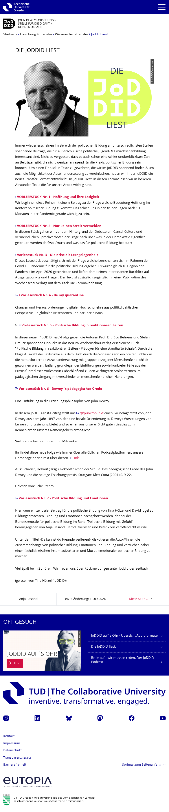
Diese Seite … (139, 599)
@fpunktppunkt (91, 413)
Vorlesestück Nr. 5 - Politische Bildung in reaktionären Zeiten (72, 325)
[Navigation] (162, 7)
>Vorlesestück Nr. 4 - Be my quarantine (51, 295)
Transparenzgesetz (17, 757)
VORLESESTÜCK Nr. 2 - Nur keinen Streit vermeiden (59, 226)
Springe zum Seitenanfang (141, 764)
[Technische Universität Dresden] (16, 7)
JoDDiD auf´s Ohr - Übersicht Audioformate (124, 636)
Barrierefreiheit (14, 764)
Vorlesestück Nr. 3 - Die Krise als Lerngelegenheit (57, 255)
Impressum (11, 743)
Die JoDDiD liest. (103, 647)
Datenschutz (12, 750)
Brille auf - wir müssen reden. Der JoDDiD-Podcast (123, 660)
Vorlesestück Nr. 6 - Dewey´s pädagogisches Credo (60, 389)
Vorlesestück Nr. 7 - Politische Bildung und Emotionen (63, 498)
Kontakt (9, 736)
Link (75, 458)
